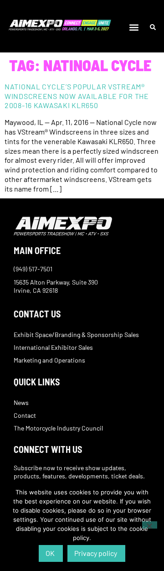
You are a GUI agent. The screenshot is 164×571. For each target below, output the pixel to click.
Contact (25, 415)
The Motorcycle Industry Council (58, 428)
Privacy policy (95, 553)
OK (50, 553)
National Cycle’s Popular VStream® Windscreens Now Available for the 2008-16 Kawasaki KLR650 (77, 96)
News (21, 402)
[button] (134, 27)
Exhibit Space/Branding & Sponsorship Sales (76, 334)
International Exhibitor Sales (53, 347)
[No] (149, 525)
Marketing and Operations (49, 360)
